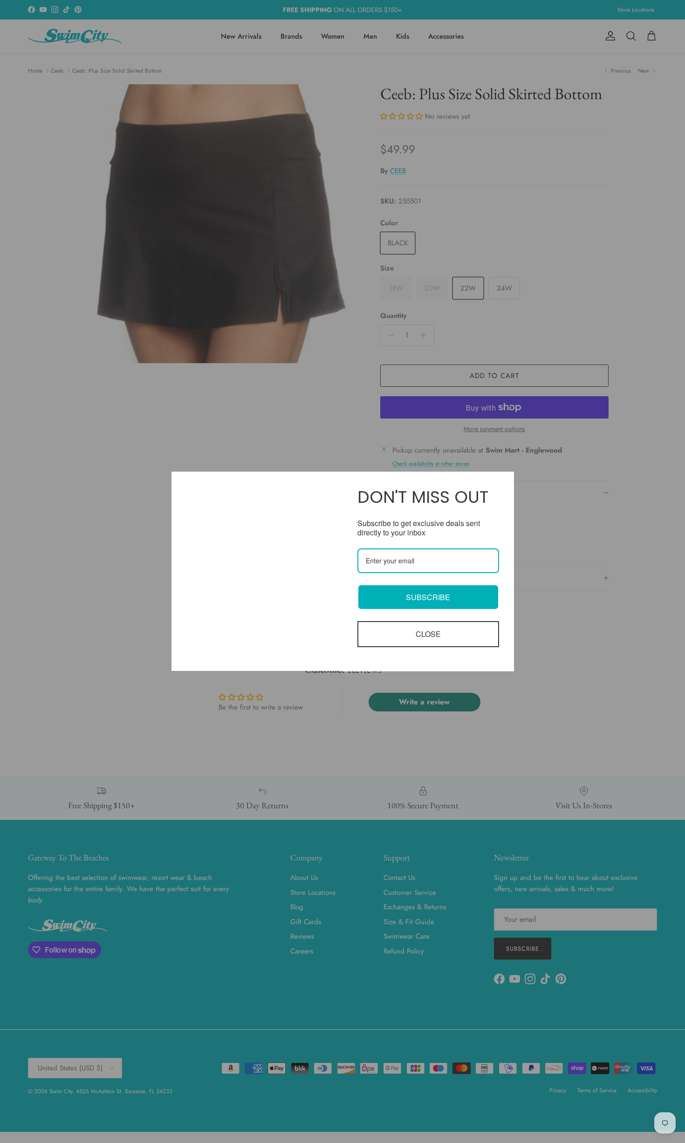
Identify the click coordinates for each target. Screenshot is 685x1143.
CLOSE (428, 634)
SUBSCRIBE (428, 597)
